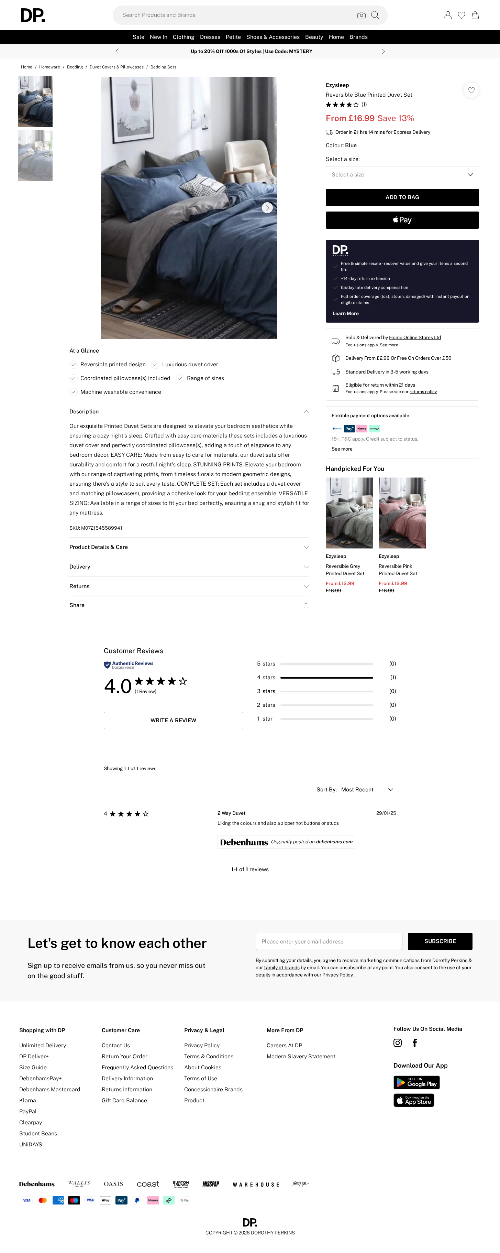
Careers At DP (284, 1045)
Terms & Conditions (208, 1056)
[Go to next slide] (267, 207)
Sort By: (327, 789)
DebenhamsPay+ (40, 1078)
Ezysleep (337, 85)
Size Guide (33, 1067)
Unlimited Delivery (42, 1045)
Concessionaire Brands (213, 1089)
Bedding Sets (163, 67)
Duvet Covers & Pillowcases (117, 67)
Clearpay (30, 1122)
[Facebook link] (415, 1043)
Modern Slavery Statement (301, 1056)
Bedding (75, 67)
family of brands (282, 967)
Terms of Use (200, 1078)
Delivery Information (127, 1078)
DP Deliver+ (34, 1056)
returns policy (423, 391)
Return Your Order (124, 1056)
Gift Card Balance (124, 1100)
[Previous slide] (117, 51)
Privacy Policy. (338, 974)
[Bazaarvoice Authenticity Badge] (128, 665)
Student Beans (38, 1133)
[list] (189, 208)
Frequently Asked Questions (137, 1067)
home (26, 67)
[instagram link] (397, 1043)
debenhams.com (334, 841)
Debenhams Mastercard (49, 1089)
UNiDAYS (30, 1144)
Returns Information (127, 1089)
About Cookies (202, 1067)
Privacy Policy (202, 1045)
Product (194, 1100)
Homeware (49, 67)
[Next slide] (383, 51)
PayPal (28, 1111)
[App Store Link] (416, 1091)
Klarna (27, 1100)
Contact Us (116, 1045)
